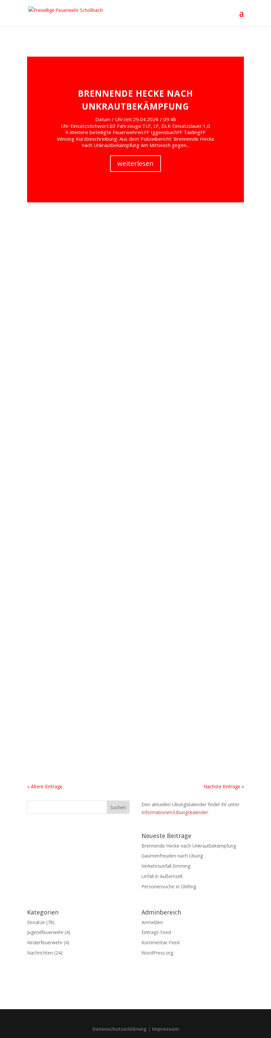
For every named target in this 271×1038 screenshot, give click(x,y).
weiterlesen (135, 163)
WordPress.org (157, 953)
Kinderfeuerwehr (44, 942)
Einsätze (76, 254)
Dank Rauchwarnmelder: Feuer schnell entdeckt (104, 524)
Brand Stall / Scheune (65, 243)
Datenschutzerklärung (120, 1029)
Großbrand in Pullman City (73, 713)
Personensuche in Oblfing (168, 886)
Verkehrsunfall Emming (165, 866)
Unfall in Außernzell (161, 876)
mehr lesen (46, 296)
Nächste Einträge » (224, 786)
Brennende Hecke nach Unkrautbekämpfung (188, 846)
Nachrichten (40, 953)
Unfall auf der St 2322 (65, 342)
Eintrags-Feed (156, 932)
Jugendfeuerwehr (45, 932)
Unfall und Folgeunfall (66, 433)
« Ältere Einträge (44, 786)
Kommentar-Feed (160, 942)
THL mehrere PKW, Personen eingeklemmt (97, 615)
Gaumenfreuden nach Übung (172, 856)
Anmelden (152, 922)
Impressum (165, 1029)
